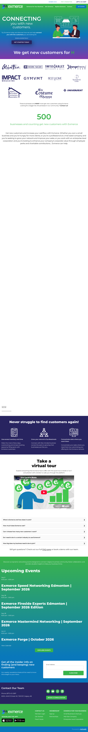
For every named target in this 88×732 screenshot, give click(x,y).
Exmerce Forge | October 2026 (27, 639)
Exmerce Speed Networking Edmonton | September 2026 (36, 587)
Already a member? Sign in (21, 38)
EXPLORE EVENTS (44, 650)
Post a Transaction (66, 1)
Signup (51, 714)
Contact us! (64, 105)
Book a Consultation (56, 697)
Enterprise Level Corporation (73, 719)
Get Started (81, 6)
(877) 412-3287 (81, 2)
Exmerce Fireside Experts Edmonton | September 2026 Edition (34, 605)
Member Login (53, 1)
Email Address (50, 664)
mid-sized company (73, 136)
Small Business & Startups (73, 714)
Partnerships (53, 716)
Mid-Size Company (70, 716)
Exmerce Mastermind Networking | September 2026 (41, 623)
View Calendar (6, 645)
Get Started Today (21, 42)
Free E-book (39, 719)
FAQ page (46, 549)
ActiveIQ (83, 729)
